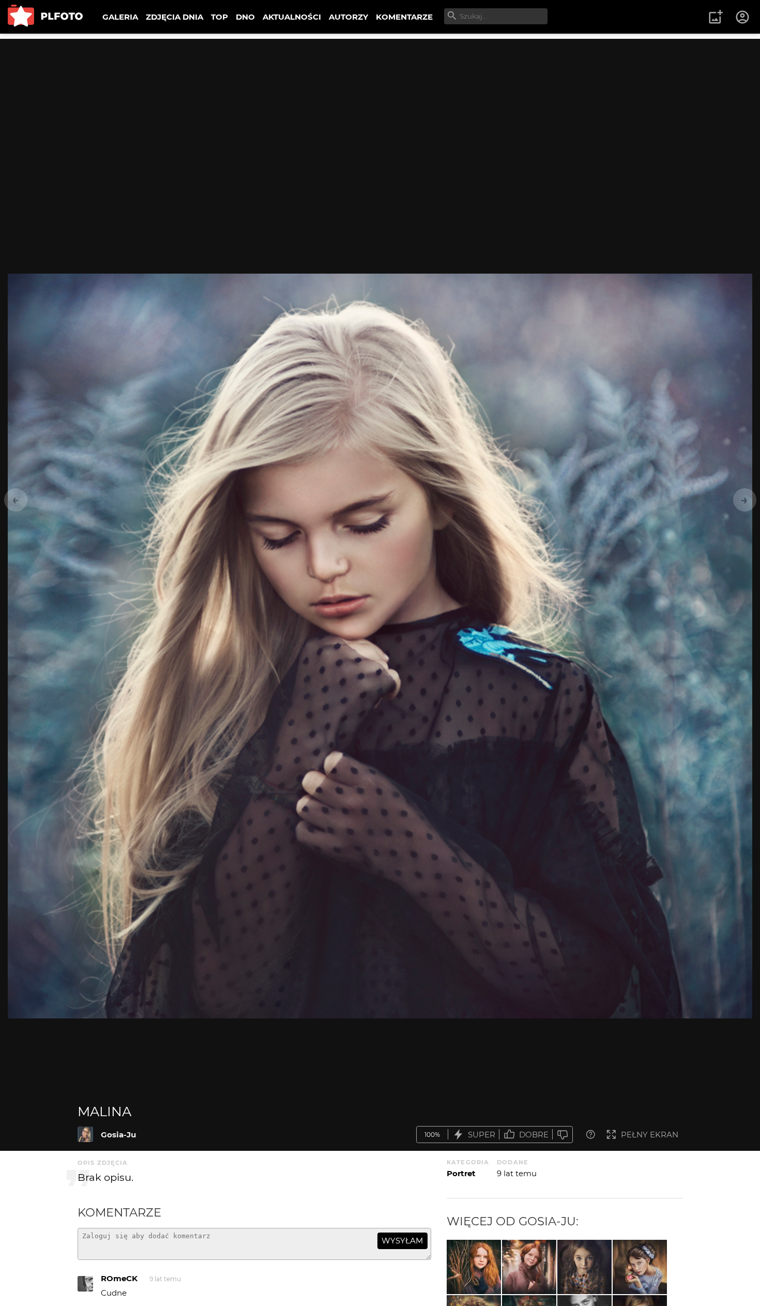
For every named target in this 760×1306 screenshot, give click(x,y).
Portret (461, 1173)
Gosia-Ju (118, 1134)
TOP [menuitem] (219, 17)
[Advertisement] (380, 111)
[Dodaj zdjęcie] (715, 17)
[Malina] (85, 1134)
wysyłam (402, 1240)
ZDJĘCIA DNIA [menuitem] (174, 17)
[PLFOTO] (45, 17)
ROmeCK (119, 1278)
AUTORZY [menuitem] (348, 17)
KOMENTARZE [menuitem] (404, 17)
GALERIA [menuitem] (120, 17)
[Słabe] (562, 1135)
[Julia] (474, 1267)
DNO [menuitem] (245, 17)
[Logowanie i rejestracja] (743, 17)
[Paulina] (640, 1267)
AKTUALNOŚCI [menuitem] (292, 17)
